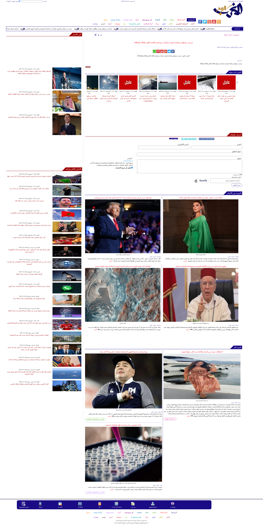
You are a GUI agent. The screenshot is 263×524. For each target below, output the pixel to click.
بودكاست (172, 507)
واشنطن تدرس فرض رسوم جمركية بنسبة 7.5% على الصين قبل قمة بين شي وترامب (122, 198)
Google (8, 1)
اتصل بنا (60, 507)
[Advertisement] (101, 9)
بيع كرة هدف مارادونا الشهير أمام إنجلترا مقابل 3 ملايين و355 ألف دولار (123, 352)
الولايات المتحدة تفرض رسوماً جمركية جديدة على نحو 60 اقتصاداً (29, 335)
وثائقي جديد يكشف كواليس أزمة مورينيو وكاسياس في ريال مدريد (29, 188)
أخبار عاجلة (228, 35)
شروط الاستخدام (128, 160)
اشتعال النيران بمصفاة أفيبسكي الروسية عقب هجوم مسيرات (167, 29)
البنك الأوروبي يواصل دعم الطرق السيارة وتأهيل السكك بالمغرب (29, 384)
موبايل (41, 507)
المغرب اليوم (15, 1)
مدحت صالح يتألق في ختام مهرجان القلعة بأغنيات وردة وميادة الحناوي (29, 117)
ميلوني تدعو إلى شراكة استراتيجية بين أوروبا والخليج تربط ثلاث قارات (29, 359)
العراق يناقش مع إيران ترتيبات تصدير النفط (29, 274)
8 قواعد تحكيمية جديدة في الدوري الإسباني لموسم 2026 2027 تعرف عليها (29, 176)
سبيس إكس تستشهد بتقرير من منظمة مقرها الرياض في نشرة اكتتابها (29, 311)
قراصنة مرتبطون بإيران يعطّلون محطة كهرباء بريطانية (126, 29)
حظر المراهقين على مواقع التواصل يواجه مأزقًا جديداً (29, 298)
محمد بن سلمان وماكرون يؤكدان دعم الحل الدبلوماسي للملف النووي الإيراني (79, 29)
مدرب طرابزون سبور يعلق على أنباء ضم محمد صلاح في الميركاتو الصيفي (29, 323)
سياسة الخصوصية (24, 507)
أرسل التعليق (236, 185)
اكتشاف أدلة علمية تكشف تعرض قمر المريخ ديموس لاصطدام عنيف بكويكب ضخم (123, 266)
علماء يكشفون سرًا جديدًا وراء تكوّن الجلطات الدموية (123, 425)
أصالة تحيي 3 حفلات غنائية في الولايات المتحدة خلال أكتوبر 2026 (200, 198)
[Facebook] (206, 140)
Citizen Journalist (117, 507)
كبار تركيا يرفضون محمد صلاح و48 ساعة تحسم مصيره (29, 237)
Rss (100, 507)
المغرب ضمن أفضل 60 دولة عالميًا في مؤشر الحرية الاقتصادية (29, 213)
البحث (44, 1)
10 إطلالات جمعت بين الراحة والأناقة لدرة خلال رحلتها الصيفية (202, 352)
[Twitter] (189, 140)
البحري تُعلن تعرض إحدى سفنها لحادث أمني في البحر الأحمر (211, 29)
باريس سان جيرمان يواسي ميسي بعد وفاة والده (29, 201)
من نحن (133, 507)
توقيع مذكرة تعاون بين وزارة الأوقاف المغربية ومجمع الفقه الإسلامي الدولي (200, 266)
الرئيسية (236, 35)
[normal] (98, 35)
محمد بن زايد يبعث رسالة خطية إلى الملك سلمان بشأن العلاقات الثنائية (29, 94)
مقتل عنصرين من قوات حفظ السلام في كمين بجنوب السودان (226, 98)
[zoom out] (101, 35)
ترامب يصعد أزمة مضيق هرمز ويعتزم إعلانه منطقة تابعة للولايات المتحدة (29, 225)
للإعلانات (80, 507)
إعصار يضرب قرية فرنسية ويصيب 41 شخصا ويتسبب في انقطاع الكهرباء (148, 98)
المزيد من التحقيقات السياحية (95, 419)
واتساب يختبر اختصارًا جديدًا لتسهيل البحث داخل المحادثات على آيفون (29, 286)
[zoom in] (96, 35)
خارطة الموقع (153, 507)
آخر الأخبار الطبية (170, 419)
